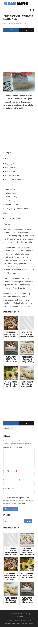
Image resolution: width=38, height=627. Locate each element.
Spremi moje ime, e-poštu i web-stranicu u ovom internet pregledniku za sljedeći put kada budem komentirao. (18, 501)
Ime (10, 471)
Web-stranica (8, 489)
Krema (7, 428)
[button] (31, 10)
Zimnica (24, 623)
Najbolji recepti (18, 614)
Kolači (25, 620)
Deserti (7, 623)
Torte (30, 620)
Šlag (13, 428)
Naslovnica (9, 620)
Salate (18, 623)
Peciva (13, 623)
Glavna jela (18, 620)
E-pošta (11, 480)
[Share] (11, 30)
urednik (13, 23)
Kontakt (30, 623)
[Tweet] (26, 30)
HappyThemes (19, 616)
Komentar (12, 447)
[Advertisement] (19, 53)
